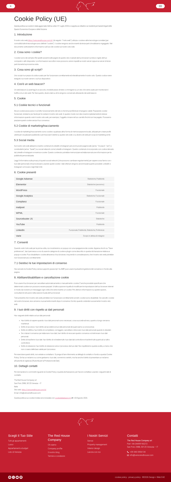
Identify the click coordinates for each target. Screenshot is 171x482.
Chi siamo (52, 445)
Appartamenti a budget (18, 448)
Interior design (93, 448)
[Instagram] (13, 477)
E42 (163, 477)
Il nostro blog (53, 452)
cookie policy (121, 477)
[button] (10, 6)
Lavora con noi (94, 452)
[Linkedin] (21, 477)
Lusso (10, 444)
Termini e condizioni (56, 456)
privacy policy (134, 477)
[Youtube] (17, 477)
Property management (97, 444)
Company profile (55, 448)
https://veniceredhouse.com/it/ (40, 40)
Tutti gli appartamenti (17, 441)
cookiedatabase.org (63, 398)
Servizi (90, 441)
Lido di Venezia (14, 452)
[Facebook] (9, 477)
